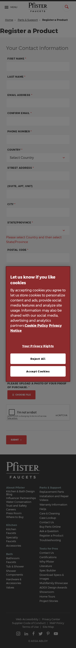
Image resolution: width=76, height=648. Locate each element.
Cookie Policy (36, 326)
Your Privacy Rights (38, 346)
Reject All (38, 358)
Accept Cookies (38, 371)
